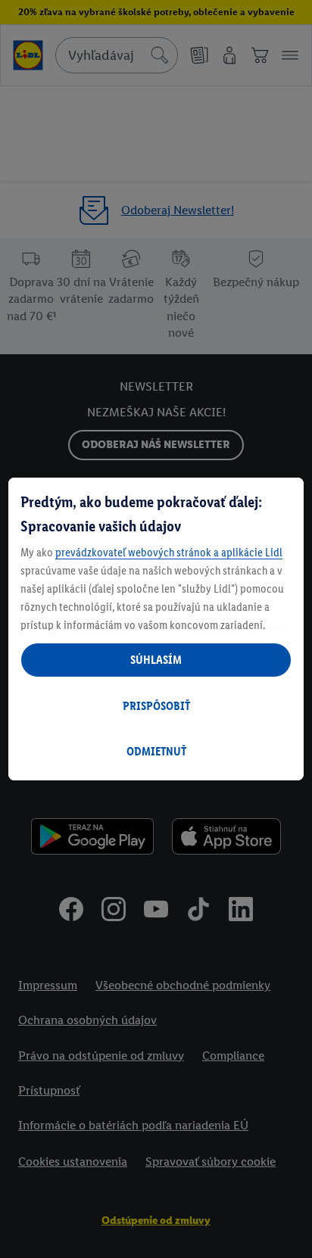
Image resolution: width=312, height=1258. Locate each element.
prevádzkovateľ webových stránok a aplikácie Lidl (168, 552)
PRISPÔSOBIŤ (156, 706)
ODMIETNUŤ (156, 751)
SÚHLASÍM (156, 659)
